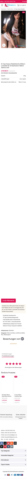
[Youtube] (8, 443)
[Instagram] (15, 443)
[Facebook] (1, 443)
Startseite (3, 9)
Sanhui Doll (10, 9)
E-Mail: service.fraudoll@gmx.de (9, 435)
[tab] (7, 354)
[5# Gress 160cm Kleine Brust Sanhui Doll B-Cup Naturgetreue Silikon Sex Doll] (7, 384)
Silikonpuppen (7, 334)
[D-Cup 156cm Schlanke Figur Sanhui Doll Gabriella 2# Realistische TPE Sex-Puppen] (20, 384)
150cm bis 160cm (11, 333)
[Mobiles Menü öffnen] (2, 5)
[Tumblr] (8, 446)
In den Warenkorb (8, 300)
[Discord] (11, 446)
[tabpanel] (13, 365)
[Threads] (1, 446)
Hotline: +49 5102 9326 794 (8, 430)
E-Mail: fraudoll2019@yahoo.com (9, 437)
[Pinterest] (5, 446)
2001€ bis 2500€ (20, 333)
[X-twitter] (5, 443)
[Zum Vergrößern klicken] (4, 45)
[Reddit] (11, 443)
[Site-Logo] (10, 5)
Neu (2, 334)
